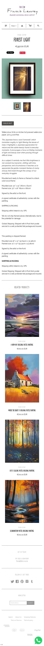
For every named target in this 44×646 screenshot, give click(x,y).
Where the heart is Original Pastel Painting (22, 410)
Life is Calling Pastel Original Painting (22, 471)
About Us (18, 617)
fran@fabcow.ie (22, 561)
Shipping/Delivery (30, 617)
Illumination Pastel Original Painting (22, 531)
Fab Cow (22, 341)
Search (10, 617)
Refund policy (28, 620)
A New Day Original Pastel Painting (22, 345)
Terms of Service (16, 620)
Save (23, 53)
